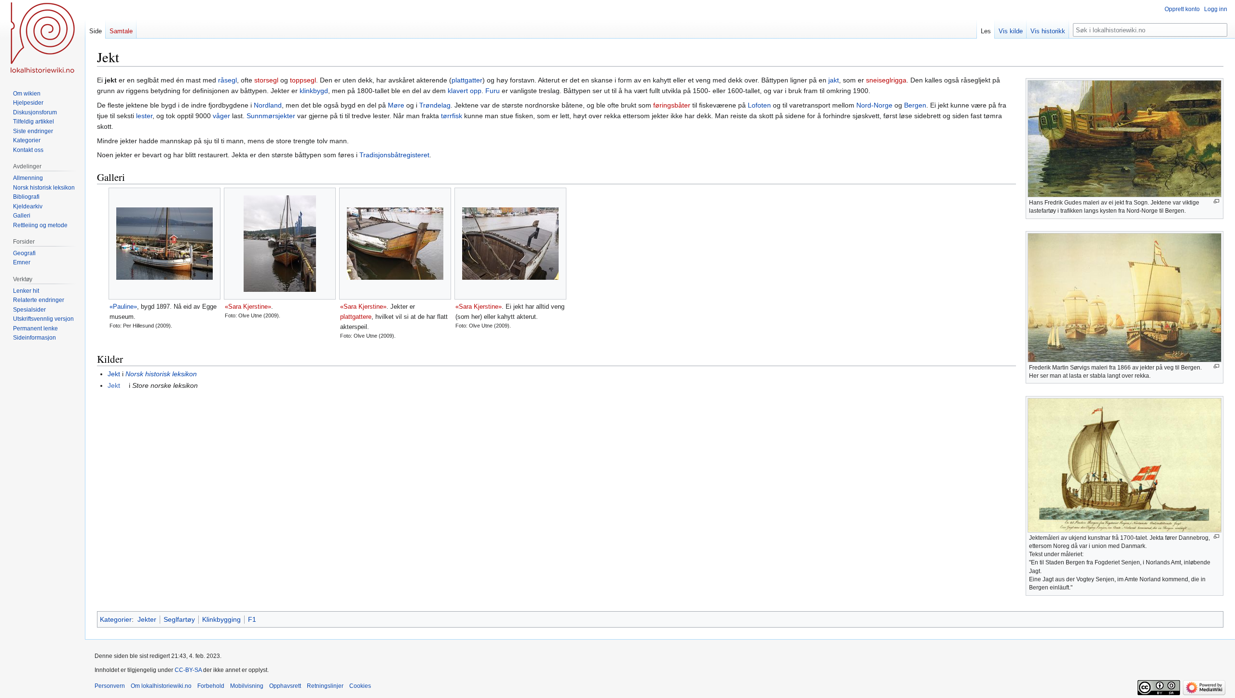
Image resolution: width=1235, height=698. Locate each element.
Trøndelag (435, 105)
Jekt (114, 374)
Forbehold (210, 686)
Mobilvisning (246, 686)
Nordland (268, 105)
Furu (492, 91)
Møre (396, 105)
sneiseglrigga (886, 80)
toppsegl (303, 80)
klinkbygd (314, 91)
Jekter (146, 619)
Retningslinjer (325, 686)
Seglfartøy (179, 619)
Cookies (360, 686)
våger (221, 116)
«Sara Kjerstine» (248, 306)
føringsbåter (671, 105)
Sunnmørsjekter (271, 116)
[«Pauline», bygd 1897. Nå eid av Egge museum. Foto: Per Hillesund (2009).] (164, 243)
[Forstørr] (1216, 201)
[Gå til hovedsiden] (42, 38)
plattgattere (355, 316)
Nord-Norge (874, 105)
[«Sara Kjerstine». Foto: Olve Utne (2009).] (279, 243)
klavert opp (464, 91)
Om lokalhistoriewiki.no (161, 686)
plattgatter (467, 80)
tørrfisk (451, 116)
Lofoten (759, 105)
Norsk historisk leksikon (161, 374)
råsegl (227, 80)
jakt (833, 80)
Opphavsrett (285, 686)
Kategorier (116, 619)
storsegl (266, 80)
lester (144, 116)
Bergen (915, 105)
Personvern (110, 686)
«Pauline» (123, 306)
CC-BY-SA (188, 670)
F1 (252, 619)
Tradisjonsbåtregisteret (394, 155)
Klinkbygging (221, 619)
